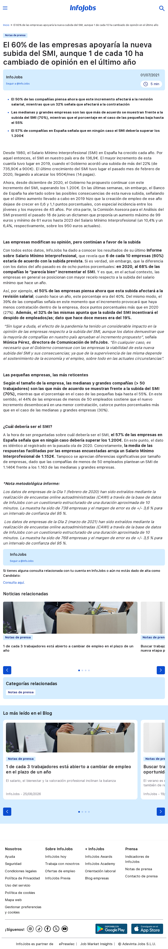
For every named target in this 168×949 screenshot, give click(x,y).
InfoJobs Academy (100, 864)
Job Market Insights (96, 944)
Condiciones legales (21, 871)
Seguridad (13, 864)
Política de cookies (20, 893)
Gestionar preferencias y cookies (23, 909)
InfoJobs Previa (57, 878)
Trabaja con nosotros (62, 864)
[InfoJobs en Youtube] (65, 928)
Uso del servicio (17, 885)
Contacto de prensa (141, 876)
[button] (7, 670)
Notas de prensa (15, 35)
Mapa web (13, 900)
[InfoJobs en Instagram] (31, 928)
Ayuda (10, 857)
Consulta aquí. (14, 583)
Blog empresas (97, 878)
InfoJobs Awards (98, 857)
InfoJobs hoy (55, 857)
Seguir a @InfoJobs (18, 83)
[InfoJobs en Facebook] (48, 928)
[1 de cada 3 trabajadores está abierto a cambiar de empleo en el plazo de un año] (70, 751)
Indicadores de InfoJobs (137, 859)
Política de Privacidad (22, 878)
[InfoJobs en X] (56, 928)
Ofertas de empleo (60, 871)
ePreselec (67, 944)
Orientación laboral (100, 871)
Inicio (6, 25)
